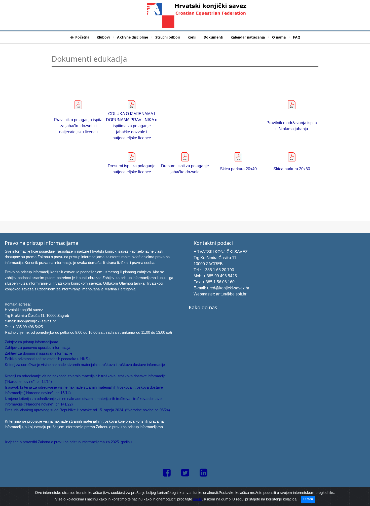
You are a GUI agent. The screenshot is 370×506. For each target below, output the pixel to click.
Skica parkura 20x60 (291, 169)
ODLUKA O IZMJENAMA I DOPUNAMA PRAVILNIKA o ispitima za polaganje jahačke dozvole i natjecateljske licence (131, 126)
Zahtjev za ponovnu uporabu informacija (37, 347)
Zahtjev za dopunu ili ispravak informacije (38, 353)
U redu (308, 499)
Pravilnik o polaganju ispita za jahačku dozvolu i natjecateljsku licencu (78, 126)
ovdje (197, 499)
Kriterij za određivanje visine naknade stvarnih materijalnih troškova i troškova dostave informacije (85, 364)
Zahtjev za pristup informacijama (31, 342)
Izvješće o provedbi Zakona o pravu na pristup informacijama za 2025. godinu (68, 442)
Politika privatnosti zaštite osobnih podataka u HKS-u (48, 359)
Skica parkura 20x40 (238, 169)
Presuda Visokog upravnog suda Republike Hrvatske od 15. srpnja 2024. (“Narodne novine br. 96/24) (87, 410)
